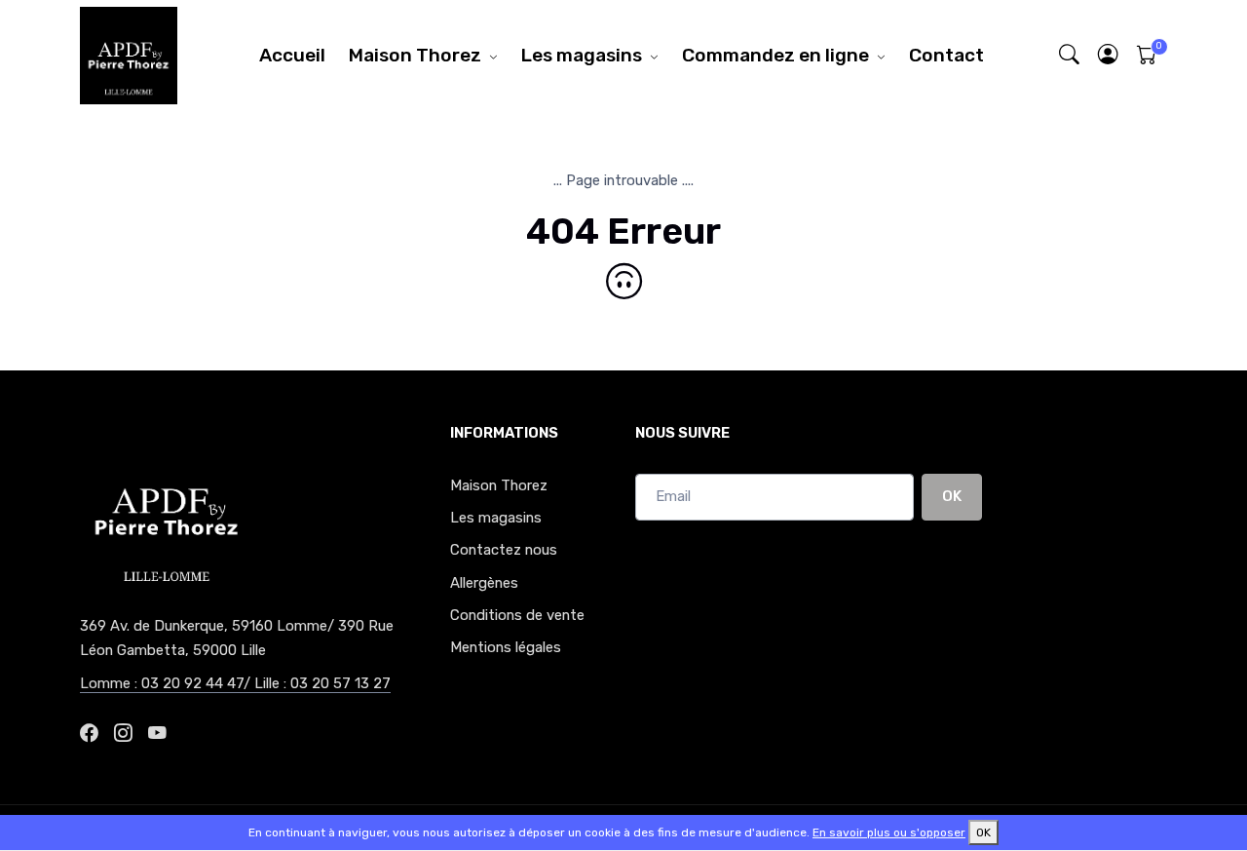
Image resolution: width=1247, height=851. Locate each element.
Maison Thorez (415, 55)
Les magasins (581, 55)
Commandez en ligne (775, 55)
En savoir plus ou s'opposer (888, 832)
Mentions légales (505, 647)
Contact (946, 55)
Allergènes (484, 583)
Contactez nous (503, 550)
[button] (1108, 55)
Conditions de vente (517, 615)
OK (952, 496)
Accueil (292, 55)
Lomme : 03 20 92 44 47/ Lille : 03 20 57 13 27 (235, 683)
